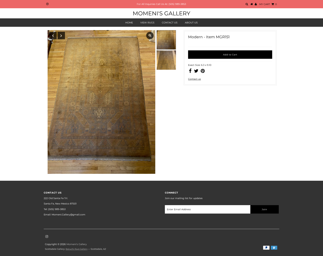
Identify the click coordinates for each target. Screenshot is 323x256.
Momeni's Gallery (161, 13)
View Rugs (147, 22)
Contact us (194, 79)
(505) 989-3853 (177, 4)
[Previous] (53, 35)
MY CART (268, 4)
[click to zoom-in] (150, 35)
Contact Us (169, 22)
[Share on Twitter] (196, 71)
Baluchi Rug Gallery (76, 249)
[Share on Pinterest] (203, 71)
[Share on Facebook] (190, 71)
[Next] (61, 35)
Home (129, 22)
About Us (191, 22)
